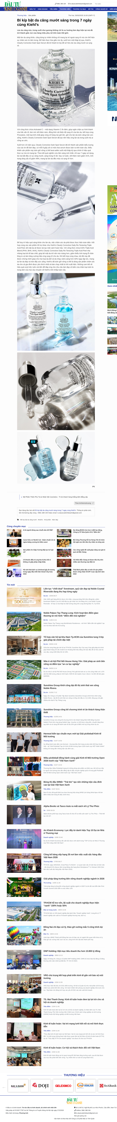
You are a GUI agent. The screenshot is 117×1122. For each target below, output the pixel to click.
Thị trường (47, 883)
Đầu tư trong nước (50, 910)
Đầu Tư (33, 9)
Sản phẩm (32, 15)
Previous (3, 1086)
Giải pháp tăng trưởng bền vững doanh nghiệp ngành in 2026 (74, 879)
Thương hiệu (65, 9)
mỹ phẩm (48, 520)
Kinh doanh (42, 9)
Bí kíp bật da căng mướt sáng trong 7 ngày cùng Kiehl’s (55, 510)
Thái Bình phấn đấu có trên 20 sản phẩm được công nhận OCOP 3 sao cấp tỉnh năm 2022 (88, 572)
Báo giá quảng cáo (80, 1116)
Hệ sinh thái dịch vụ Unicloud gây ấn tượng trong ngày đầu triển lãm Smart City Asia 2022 (39, 572)
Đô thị (90, 9)
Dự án (46, 596)
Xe (44, 810)
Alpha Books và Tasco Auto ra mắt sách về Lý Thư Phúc (71, 806)
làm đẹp (55, 520)
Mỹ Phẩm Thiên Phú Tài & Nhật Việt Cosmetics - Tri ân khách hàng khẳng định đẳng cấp (55, 497)
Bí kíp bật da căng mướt (29, 520)
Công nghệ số (102, 9)
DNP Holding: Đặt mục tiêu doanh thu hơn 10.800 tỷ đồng (72, 951)
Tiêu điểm (53, 9)
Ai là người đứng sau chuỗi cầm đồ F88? (38, 530)
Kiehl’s (41, 520)
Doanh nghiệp (48, 837)
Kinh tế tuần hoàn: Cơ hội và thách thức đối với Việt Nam (72, 1048)
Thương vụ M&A (79, 9)
